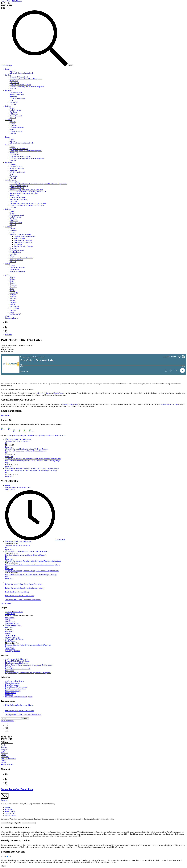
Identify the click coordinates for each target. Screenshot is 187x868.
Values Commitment (16, 260)
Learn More (9, 447)
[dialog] (93, 821)
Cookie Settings (6, 65)
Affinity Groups (19, 238)
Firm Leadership (15, 252)
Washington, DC (15, 314)
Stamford (13, 310)
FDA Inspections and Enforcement (17, 663)
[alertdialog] (93, 846)
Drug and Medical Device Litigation (17, 661)
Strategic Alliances (16, 131)
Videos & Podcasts (16, 116)
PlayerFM (40, 435)
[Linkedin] (6, 322)
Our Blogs (13, 112)
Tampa (12, 312)
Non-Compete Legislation (18, 199)
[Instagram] (6, 330)
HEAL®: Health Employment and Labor (24, 193)
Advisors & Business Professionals (21, 73)
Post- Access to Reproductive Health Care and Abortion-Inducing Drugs (32, 461)
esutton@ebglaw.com (12, 637)
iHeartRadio (31, 435)
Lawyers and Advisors (17, 267)
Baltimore (13, 279)
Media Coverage (15, 110)
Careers (12, 124)
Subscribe (8, 335)
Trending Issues (10, 180)
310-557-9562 (10, 649)
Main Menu (16, 1)
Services (8, 75)
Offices (12, 129)
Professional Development (23, 242)
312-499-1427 (10, 621)
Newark (12, 300)
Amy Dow (38, 393)
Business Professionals (17, 271)
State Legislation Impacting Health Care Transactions (28, 203)
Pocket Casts (49, 435)
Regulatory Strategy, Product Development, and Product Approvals (28, 645)
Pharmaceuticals (10, 693)
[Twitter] (6, 333)
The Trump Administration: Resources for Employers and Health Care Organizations (38, 184)
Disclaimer (9, 809)
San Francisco (14, 306)
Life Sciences (14, 83)
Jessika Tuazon (59, 393)
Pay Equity (13, 201)
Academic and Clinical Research (16, 659)
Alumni (7, 316)
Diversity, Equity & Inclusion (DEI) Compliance (26, 190)
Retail (12, 100)
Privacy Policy (10, 811)
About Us (8, 120)
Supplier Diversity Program (23, 246)
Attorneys (13, 71)
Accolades (13, 230)
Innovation (13, 254)
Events (12, 108)
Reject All (18, 823)
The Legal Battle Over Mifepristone (17, 441)
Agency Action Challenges (19, 186)
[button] (6, 725)
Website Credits (10, 815)
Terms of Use (9, 813)
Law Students (14, 269)
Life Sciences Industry (17, 98)
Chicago (12, 283)
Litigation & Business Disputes (20, 85)
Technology (14, 102)
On (5, 856)
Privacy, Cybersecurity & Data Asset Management (27, 87)
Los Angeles (14, 293)
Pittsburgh (13, 302)
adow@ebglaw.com (12, 623)
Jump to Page (5, 1)
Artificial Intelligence (17, 188)
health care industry (70, 404)
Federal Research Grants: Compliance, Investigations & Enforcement (28, 665)
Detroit (12, 289)
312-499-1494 (10, 635)
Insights (7, 106)
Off (10, 856)
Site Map (8, 807)
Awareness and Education (23, 240)
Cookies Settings (7, 823)
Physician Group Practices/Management (18, 697)
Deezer (15, 435)
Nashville (13, 296)
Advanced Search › (7, 721)
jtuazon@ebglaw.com (12, 651)
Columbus (13, 287)
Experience (13, 126)
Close (3, 866)
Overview (13, 122)
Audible (9, 435)
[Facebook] (6, 327)
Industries (8, 90)
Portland (12, 304)
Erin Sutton (46, 393)
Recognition (18, 244)
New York (13, 298)
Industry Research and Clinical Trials (17, 669)
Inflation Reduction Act (18, 197)
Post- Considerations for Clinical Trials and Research (25, 451)
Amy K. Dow (10, 614)
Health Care (14, 81)
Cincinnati (13, 285)
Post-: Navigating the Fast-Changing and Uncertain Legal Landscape (31, 470)
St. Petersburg (14, 308)
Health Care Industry (17, 94)
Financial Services (16, 92)
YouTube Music (60, 435)
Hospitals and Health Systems (15, 689)
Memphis (13, 295)
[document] (93, 846)
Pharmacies (9, 695)
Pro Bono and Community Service (21, 258)
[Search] (40, 65)
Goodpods (22, 435)
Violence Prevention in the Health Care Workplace (27, 205)
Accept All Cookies (29, 823)
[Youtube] (6, 325)
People (7, 69)
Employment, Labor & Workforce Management (26, 79)
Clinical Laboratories (12, 683)
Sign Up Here (5, 415)
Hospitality (13, 96)
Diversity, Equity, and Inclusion (20, 234)
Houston (12, 291)
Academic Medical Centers (14, 681)
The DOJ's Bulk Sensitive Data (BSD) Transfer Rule (28, 192)
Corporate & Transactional (19, 77)
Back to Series (6, 603)
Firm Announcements (17, 127)
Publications (14, 114)
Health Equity (14, 195)
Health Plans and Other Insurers (16, 687)
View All (13, 88)
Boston (12, 281)
